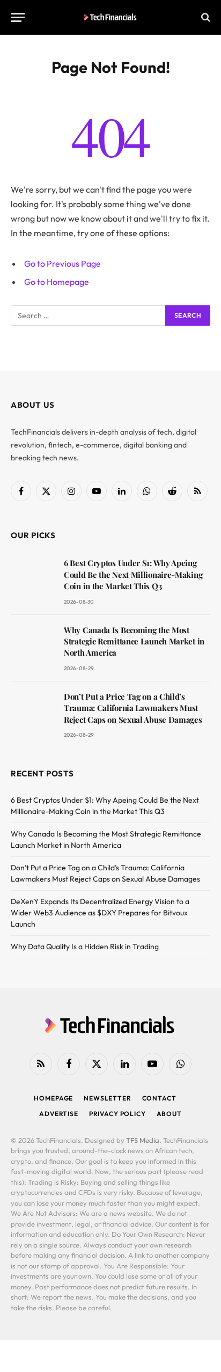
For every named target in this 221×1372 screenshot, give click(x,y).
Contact (159, 1098)
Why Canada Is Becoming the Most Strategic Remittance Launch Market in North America (134, 641)
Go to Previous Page (62, 263)
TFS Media (142, 1140)
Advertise (58, 1114)
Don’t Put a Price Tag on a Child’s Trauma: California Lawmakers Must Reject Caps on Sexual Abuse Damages (133, 708)
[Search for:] (88, 315)
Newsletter (107, 1098)
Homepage (53, 1098)
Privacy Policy (117, 1114)
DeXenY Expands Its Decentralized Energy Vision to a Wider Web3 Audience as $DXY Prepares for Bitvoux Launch (100, 913)
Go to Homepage (56, 281)
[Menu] (18, 17)
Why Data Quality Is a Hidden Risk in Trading (85, 946)
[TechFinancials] (110, 17)
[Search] (204, 17)
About (169, 1114)
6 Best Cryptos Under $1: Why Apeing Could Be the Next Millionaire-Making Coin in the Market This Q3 (133, 574)
